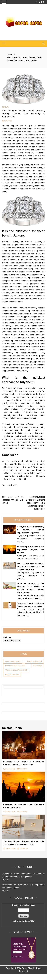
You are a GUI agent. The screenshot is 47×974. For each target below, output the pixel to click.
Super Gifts (29, 921)
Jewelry (5, 107)
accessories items (12, 661)
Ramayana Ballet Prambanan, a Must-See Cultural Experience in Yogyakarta (30, 530)
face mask (37, 666)
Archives (7, 637)
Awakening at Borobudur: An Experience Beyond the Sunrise (30, 550)
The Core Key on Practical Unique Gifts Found (13, 500)
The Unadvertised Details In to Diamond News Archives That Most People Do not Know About (35, 503)
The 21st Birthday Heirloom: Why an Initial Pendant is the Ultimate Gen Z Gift (30, 566)
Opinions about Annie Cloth (16, 670)
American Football (34, 661)
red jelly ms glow (12, 674)
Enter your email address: (23, 913)
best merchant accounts (15, 666)
